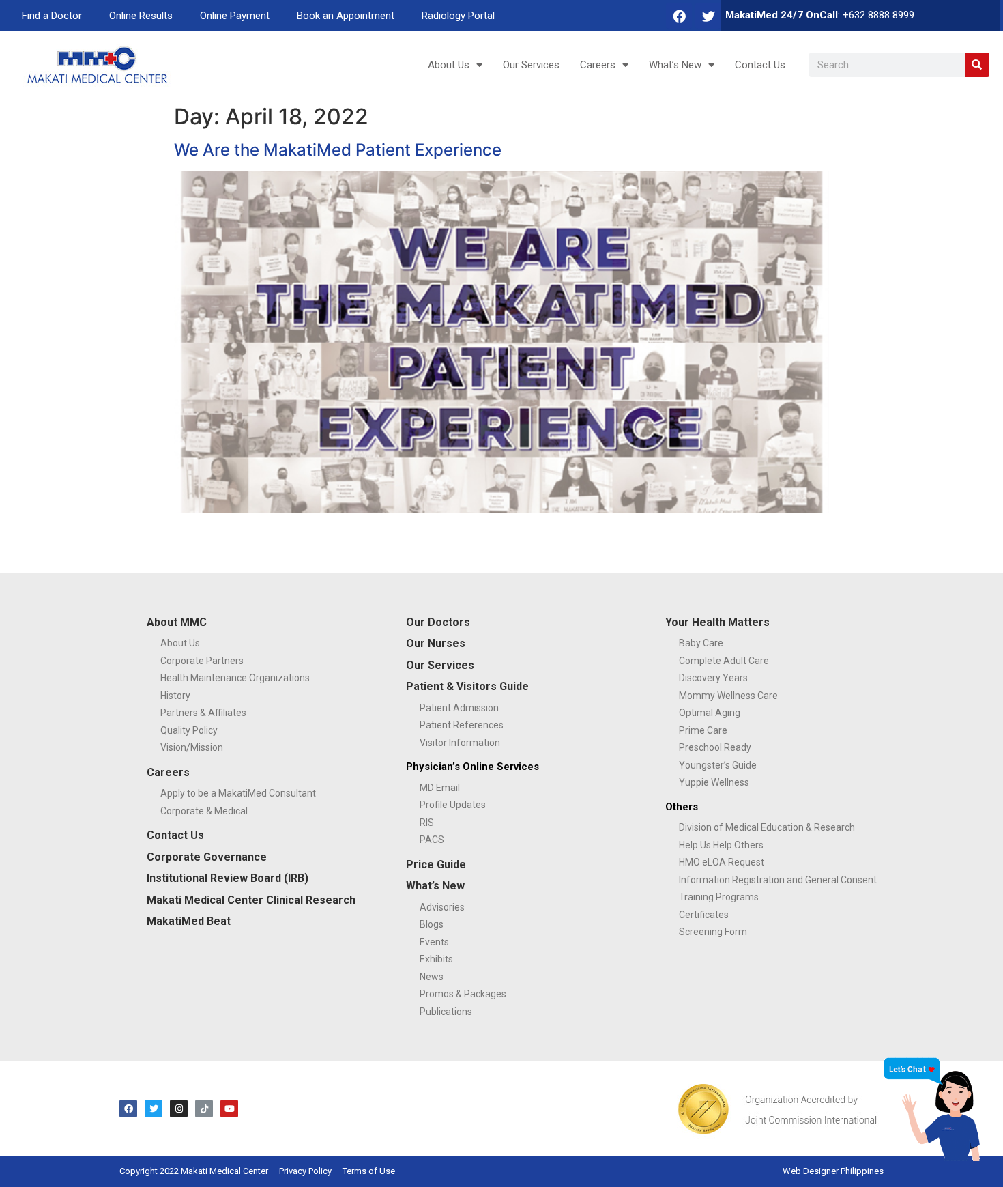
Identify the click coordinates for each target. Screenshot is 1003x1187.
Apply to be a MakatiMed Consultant (238, 793)
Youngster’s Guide (718, 765)
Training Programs (719, 896)
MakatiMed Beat (189, 921)
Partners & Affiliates (203, 712)
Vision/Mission (191, 747)
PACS (432, 839)
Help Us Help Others (721, 845)
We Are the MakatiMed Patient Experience (338, 150)
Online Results (141, 16)
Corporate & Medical (204, 810)
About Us (448, 65)
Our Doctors (438, 622)
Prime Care (703, 730)
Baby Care (701, 643)
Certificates (704, 914)
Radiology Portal (458, 16)
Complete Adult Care (724, 660)
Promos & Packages (463, 993)
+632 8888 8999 (878, 15)
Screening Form (713, 931)
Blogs (432, 924)
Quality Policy (189, 730)
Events (434, 941)
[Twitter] (708, 16)
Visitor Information (460, 742)
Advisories (442, 907)
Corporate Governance (207, 856)
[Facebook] (679, 16)
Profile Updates (453, 804)
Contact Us (760, 65)
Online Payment (235, 16)
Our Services (531, 65)
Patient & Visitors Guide (467, 686)
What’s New (675, 65)
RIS (427, 822)
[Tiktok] (204, 1108)
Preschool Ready (715, 747)
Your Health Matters (717, 622)
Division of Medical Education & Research (767, 827)
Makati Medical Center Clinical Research (251, 899)
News (432, 976)
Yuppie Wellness (714, 782)
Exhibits (436, 959)
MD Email (440, 787)
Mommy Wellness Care (728, 695)
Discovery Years (713, 677)
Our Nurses (435, 643)
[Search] (977, 65)
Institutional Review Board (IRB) (227, 878)
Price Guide (436, 864)
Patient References (462, 724)
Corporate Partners (202, 660)
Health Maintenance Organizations (235, 677)
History (175, 695)
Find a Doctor (52, 16)
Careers (597, 65)
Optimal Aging (709, 712)
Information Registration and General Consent (778, 879)
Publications (446, 1011)
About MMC (177, 622)
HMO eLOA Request (721, 862)
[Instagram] (179, 1108)
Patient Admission (459, 707)
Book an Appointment (345, 16)
